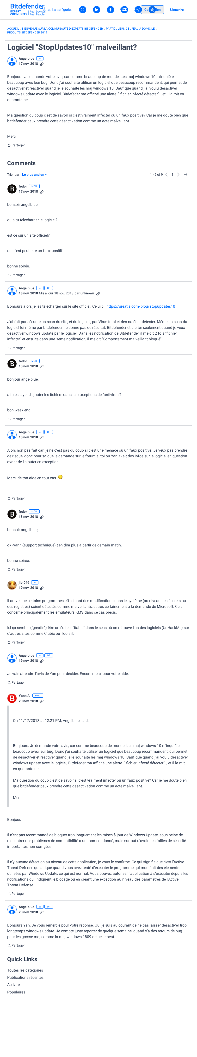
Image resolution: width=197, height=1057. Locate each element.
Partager (16, 145)
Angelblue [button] (26, 58)
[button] (12, 61)
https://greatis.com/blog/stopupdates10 (140, 306)
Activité (13, 984)
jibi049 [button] (24, 582)
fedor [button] (23, 186)
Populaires (16, 992)
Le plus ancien (33, 175)
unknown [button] (87, 293)
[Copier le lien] (42, 63)
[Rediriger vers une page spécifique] (186, 174)
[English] (28, 9)
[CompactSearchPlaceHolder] (136, 9)
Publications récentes (25, 977)
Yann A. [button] (25, 696)
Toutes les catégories (25, 970)
